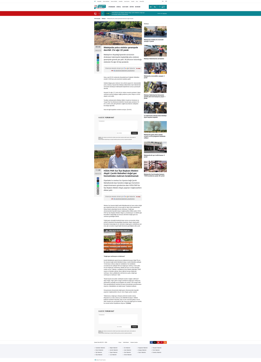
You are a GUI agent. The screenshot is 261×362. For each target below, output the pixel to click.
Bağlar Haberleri (113, 347)
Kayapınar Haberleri (143, 347)
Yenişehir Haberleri (157, 347)
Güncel (118, 6)
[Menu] (151, 7)
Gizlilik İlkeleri (126, 342)
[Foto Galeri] (166, 1)
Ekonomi (137, 6)
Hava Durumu (126, 1)
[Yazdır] (98, 68)
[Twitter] (98, 58)
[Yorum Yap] (98, 70)
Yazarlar (132, 1)
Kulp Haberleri (99, 354)
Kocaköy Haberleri (157, 352)
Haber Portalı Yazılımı (101, 360)
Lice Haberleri (113, 354)
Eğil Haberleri (99, 352)
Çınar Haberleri (127, 350)
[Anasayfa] (95, 1)
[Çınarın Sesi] (100, 6)
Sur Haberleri (127, 347)
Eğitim (132, 6)
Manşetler (99, 1)
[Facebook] (98, 55)
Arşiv (137, 1)
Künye (120, 342)
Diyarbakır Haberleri (100, 347)
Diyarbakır (112, 6)
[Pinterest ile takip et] (161, 342)
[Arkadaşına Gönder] (98, 65)
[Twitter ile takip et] (155, 342)
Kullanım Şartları (134, 342)
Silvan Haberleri (128, 354)
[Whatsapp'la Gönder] (98, 63)
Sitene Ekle (142, 1)
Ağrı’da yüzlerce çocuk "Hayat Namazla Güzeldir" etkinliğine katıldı (127, 13)
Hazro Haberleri (142, 352)
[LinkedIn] (98, 60)
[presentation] (99, 13)
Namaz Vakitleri (114, 1)
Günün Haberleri (106, 1)
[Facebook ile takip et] (151, 342)
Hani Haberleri (127, 352)
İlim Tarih (125, 6)
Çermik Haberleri (114, 350)
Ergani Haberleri (113, 352)
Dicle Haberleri (156, 350)
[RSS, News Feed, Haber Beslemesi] (165, 342)
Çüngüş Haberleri (142, 350)
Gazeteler (120, 1)
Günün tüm (162, 13)
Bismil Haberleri (99, 350)
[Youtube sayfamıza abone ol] (158, 342)
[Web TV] (163, 1)
